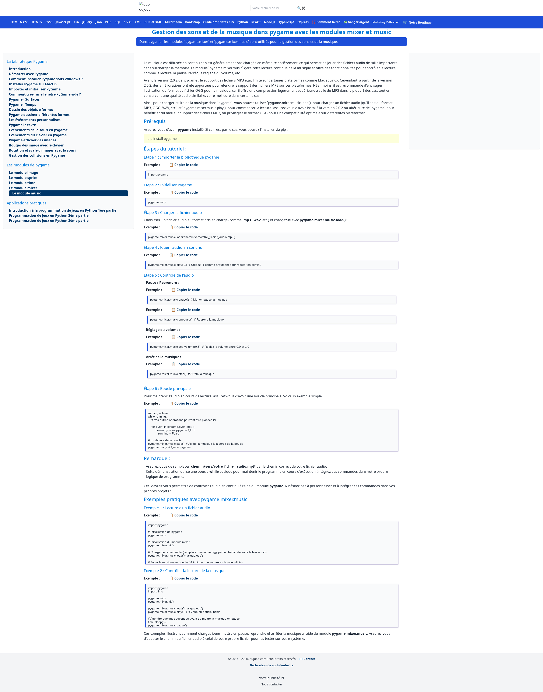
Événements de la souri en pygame (38, 130)
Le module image (23, 172)
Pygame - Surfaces (24, 99)
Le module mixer (23, 188)
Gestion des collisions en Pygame (37, 155)
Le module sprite (23, 177)
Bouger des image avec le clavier (36, 145)
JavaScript (63, 22)
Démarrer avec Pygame (28, 74)
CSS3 (48, 22)
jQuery (87, 22)
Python (242, 22)
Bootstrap (192, 22)
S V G (127, 22)
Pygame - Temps (22, 104)
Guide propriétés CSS (218, 22)
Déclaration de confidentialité (271, 665)
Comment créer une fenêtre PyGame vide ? (45, 94)
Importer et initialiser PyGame (34, 89)
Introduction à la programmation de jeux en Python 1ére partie (62, 210)
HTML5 (37, 22)
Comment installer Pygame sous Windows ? (46, 79)
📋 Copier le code (183, 164)
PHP (108, 22)
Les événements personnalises (34, 119)
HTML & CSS (19, 22)
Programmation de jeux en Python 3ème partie (48, 220)
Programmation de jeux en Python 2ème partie (48, 215)
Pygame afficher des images (32, 140)
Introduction (20, 68)
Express (303, 22)
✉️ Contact (307, 659)
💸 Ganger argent (356, 22)
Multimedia (173, 22)
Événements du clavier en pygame (38, 135)
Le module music (26, 193)
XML (138, 22)
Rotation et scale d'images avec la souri (42, 150)
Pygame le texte (22, 124)
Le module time (22, 182)
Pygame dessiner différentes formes (39, 114)
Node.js (269, 22)
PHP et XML (153, 22)
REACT (256, 22)
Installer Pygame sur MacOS (33, 84)
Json (98, 22)
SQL (117, 22)
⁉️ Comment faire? (326, 22)
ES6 (76, 22)
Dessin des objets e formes (31, 109)
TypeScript (286, 22)
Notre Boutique (417, 22)
